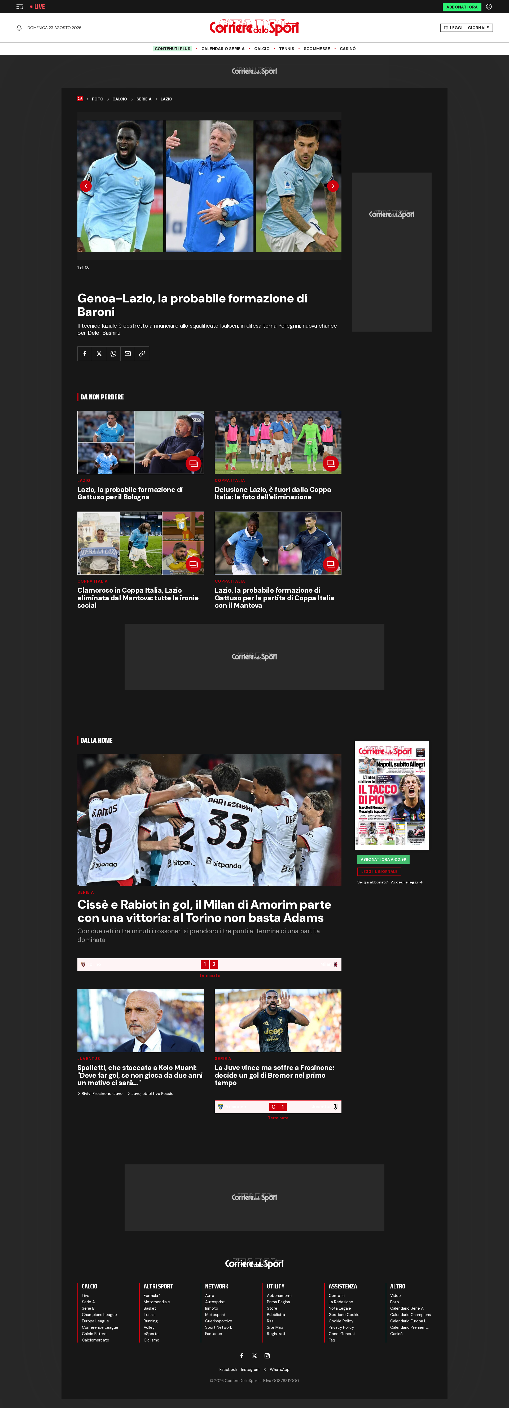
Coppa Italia (230, 481)
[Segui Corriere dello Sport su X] (254, 1356)
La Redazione (341, 1302)
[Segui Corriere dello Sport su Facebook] (242, 1356)
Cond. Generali (342, 1333)
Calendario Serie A (223, 48)
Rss (270, 1321)
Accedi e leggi (404, 882)
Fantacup (213, 1333)
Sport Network (218, 1327)
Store (272, 1308)
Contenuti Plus (172, 48)
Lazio (166, 99)
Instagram (250, 1369)
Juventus (88, 1059)
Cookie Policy (341, 1321)
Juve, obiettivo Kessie (152, 1093)
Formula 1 (152, 1295)
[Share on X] (99, 354)
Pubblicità (276, 1314)
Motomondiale (157, 1302)
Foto (97, 99)
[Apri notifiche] (19, 28)
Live (39, 6)
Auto (209, 1295)
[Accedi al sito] (489, 6)
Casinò (348, 48)
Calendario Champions (410, 1314)
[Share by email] (128, 354)
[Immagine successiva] (333, 186)
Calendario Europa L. (408, 1321)
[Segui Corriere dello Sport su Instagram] (267, 1356)
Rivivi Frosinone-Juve (102, 1093)
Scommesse (317, 48)
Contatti (337, 1295)
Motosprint (215, 1314)
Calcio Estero (94, 1333)
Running (151, 1321)
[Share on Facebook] (85, 354)
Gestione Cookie (344, 1314)
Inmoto (211, 1308)
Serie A (144, 99)
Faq (332, 1340)
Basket (150, 1308)
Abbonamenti (279, 1295)
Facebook (228, 1369)
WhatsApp (279, 1369)
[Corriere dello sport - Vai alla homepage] (254, 27)
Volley (149, 1327)
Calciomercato (95, 1340)
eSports (151, 1333)
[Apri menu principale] (19, 6)
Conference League (100, 1327)
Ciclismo (151, 1340)
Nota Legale (340, 1308)
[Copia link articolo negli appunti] (142, 354)
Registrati (276, 1333)
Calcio (262, 48)
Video (395, 1295)
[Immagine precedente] (86, 186)
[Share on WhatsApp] (113, 354)
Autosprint (215, 1302)
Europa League (95, 1321)
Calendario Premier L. (409, 1327)
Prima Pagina (278, 1302)
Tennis (286, 48)
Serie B (88, 1308)
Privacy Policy (341, 1327)
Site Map (275, 1327)
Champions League (99, 1314)
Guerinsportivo (218, 1321)
